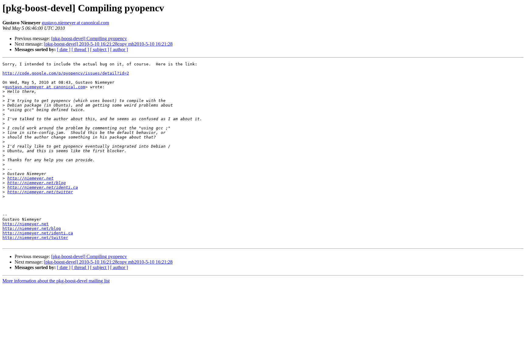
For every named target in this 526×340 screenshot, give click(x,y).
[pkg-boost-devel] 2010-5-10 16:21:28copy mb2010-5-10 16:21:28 (108, 44)
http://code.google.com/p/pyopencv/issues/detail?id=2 (65, 73)
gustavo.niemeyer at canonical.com (75, 22)
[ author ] (119, 49)
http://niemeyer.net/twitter (40, 192)
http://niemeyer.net (30, 178)
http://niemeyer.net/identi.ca (42, 187)
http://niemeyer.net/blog (36, 183)
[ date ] (63, 49)
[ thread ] (80, 49)
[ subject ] (99, 49)
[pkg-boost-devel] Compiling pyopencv (89, 38)
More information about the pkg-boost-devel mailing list (56, 280)
